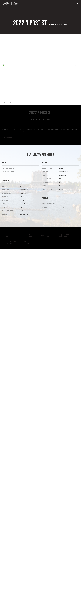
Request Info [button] (8, 138)
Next (10, 102)
